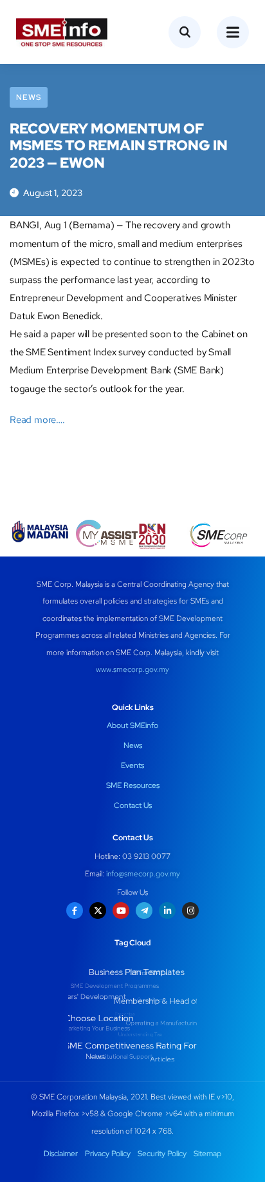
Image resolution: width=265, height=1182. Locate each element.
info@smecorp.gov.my (143, 874)
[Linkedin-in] (167, 910)
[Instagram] (190, 910)
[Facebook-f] (74, 910)
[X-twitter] (97, 910)
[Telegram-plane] (144, 910)
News (28, 97)
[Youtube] (121, 910)
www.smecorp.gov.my (132, 669)
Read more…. (37, 419)
